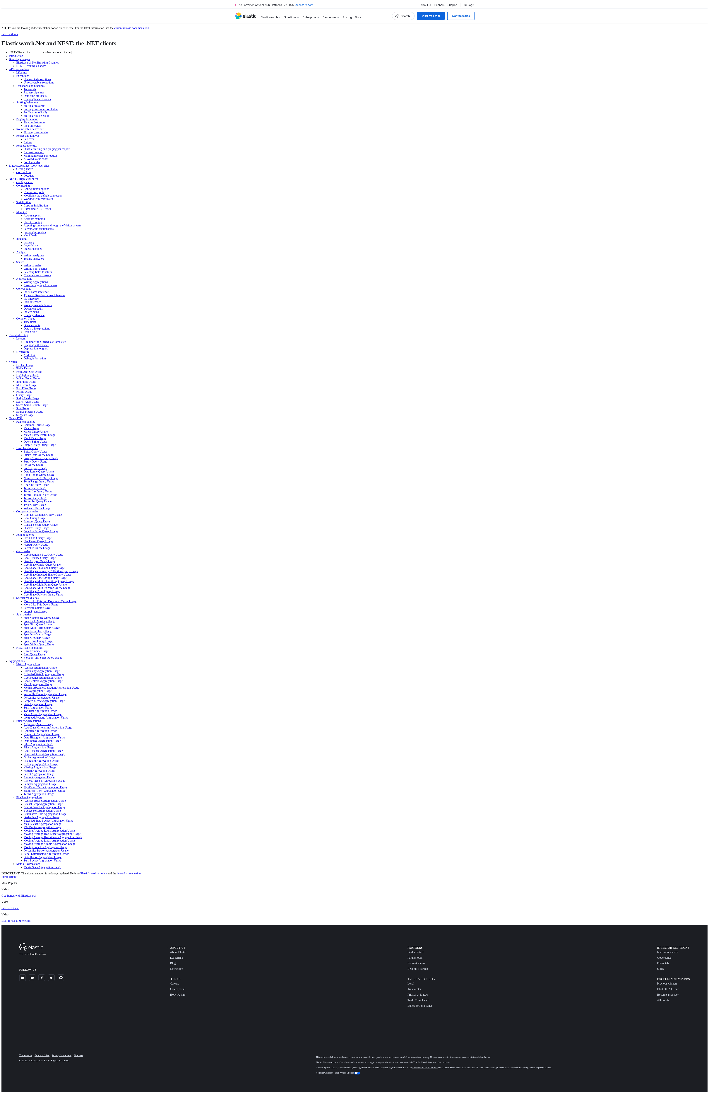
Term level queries (27, 448)
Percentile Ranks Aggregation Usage (45, 694)
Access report (304, 4)
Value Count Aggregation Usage (42, 714)
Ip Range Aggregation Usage (41, 764)
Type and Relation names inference (44, 295)
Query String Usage (35, 441)
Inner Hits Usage (26, 381)
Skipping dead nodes (36, 132)
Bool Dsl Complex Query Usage (43, 514)
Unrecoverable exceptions (39, 82)
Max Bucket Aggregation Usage (42, 823)
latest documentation (129, 873)
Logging (21, 338)
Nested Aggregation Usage (39, 770)
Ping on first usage (34, 122)
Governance (664, 957)
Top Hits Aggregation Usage (40, 710)
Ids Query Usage (33, 464)
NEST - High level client (23, 178)
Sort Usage (22, 408)
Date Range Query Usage (39, 471)
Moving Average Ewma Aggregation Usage (49, 830)
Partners (439, 5)
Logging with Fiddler (36, 345)
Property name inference (38, 305)
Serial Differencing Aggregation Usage (46, 853)
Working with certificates (38, 198)
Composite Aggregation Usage (41, 734)
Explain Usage (24, 365)
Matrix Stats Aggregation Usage (42, 867)
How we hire (177, 994)
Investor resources (667, 952)
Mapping (21, 212)
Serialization (23, 202)
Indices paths (31, 311)
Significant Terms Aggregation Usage (45, 787)
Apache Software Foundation (425, 1067)
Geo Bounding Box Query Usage (43, 554)
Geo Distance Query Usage (40, 557)
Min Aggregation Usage (38, 690)
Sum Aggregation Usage (38, 707)
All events (663, 1000)
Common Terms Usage (37, 424)
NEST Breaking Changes (31, 65)
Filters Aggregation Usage (39, 747)
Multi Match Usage (35, 438)
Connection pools (34, 192)
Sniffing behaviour (27, 102)
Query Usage (24, 395)
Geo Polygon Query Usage (39, 561)
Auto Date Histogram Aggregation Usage (48, 727)
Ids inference (31, 298)
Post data (29, 175)
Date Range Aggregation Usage (42, 740)
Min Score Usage (26, 385)
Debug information (35, 358)
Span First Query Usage (38, 624)
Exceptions (22, 75)
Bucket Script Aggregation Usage (43, 804)
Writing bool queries (35, 268)
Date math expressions (37, 328)
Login (471, 5)
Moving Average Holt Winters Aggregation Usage (53, 837)
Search (20, 262)
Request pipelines (34, 92)
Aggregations (24, 278)
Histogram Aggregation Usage (41, 760)
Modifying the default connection (43, 195)
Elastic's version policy (93, 873)
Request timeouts (34, 152)
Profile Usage (24, 391)
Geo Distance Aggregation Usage (43, 750)
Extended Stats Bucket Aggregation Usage (48, 820)
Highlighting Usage (27, 375)
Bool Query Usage (35, 518)
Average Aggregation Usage (40, 667)
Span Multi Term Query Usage (42, 627)
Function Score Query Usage (41, 531)
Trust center (414, 989)
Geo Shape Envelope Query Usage (44, 567)
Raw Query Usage (34, 654)
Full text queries (25, 421)
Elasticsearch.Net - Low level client (29, 165)
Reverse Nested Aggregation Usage (44, 780)
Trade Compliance (418, 1000)
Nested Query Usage (36, 544)
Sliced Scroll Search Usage (32, 405)
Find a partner (415, 952)
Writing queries (32, 265)
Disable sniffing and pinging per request (47, 149)
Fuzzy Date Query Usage (38, 454)
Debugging (22, 351)
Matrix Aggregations (28, 863)
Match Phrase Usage (36, 431)
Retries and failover (27, 135)
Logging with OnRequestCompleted (45, 341)
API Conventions (19, 69)
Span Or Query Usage (37, 637)
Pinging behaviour (27, 119)
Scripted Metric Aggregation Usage (44, 700)
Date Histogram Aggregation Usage (44, 737)
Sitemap (78, 1055)
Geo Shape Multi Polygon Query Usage (47, 587)
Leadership (176, 957)
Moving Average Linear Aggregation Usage (49, 840)
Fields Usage (23, 368)
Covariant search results (37, 275)
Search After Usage (27, 401)
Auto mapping (32, 215)
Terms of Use (42, 1055)
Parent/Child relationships (39, 228)
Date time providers (35, 95)
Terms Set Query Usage (38, 501)
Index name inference (36, 292)
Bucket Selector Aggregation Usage (44, 807)
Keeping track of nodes (37, 99)
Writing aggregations (36, 282)
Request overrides (26, 145)
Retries (28, 142)
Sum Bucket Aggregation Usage (42, 860)
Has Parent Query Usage (38, 541)
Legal (410, 983)
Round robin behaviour (29, 129)
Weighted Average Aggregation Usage (46, 717)
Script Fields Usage (27, 398)
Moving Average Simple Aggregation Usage (49, 843)
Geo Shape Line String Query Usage (45, 577)
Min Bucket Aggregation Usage (42, 827)
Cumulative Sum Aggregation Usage (45, 814)
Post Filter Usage (26, 388)
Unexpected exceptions (37, 79)
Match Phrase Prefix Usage (39, 434)
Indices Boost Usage (28, 378)
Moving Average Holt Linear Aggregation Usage (52, 833)
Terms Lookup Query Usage (40, 494)
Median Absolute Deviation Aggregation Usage (51, 687)
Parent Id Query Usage (37, 548)
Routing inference (34, 315)
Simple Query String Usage (40, 444)
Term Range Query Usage (39, 481)
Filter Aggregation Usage (38, 744)
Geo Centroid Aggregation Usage (43, 681)
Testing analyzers (34, 258)
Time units (30, 321)
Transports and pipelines (30, 85)
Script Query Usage (35, 611)
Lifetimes (21, 72)
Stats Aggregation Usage (38, 704)
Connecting (23, 185)
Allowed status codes (36, 159)
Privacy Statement (61, 1055)
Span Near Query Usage (38, 631)
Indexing (21, 238)
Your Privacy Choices (344, 1073)
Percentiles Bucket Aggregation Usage (46, 850)
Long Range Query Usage (39, 474)
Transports (30, 89)
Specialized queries (27, 597)
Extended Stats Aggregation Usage (44, 674)
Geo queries (23, 551)
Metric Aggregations (28, 664)
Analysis (21, 252)
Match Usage (31, 428)
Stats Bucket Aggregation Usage (42, 857)
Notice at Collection (324, 1073)
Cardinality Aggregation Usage (42, 671)
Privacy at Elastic (417, 994)
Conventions (23, 172)
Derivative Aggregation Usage (41, 817)
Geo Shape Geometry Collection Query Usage (51, 571)
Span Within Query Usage (39, 644)
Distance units (32, 325)
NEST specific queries (29, 647)
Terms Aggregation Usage (39, 794)
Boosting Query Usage (37, 521)
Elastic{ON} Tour (668, 989)
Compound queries (27, 511)
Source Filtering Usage (29, 411)
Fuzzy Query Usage (35, 461)
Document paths (33, 308)
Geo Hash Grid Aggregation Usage (44, 754)
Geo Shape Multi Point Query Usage (45, 584)
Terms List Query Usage (38, 491)
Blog (173, 963)
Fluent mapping (33, 222)
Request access (416, 963)
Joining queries (25, 534)
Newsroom (176, 968)
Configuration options (36, 188)
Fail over (29, 139)
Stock (660, 968)
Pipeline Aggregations (29, 797)
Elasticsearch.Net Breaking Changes (37, 62)
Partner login (414, 957)
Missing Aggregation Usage (40, 767)
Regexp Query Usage (36, 484)
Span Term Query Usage (38, 641)
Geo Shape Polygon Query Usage (43, 594)
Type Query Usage (35, 504)
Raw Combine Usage (36, 651)
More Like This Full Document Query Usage (50, 601)
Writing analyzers (34, 255)
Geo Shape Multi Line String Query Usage (49, 581)
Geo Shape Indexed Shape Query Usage (47, 574)
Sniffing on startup (34, 105)
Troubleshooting (18, 335)
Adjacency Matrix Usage (38, 724)
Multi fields (30, 235)
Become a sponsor (668, 994)
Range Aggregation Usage (39, 777)
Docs (358, 17)
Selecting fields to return (38, 272)
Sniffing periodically (35, 112)
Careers (174, 983)
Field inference (32, 301)
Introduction (16, 55)
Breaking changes (19, 59)
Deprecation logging (35, 348)
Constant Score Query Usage (41, 524)
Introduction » (9, 34)
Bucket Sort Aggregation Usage (42, 810)
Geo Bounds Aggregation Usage (43, 677)
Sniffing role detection (36, 115)
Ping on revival (32, 125)
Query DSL (16, 418)
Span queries (23, 614)
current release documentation (131, 28)
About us (426, 5)
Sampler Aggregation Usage (40, 784)
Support (452, 5)
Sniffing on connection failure (41, 109)
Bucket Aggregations (28, 720)
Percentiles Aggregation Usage (41, 697)
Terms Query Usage (35, 498)
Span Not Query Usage (37, 634)
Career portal (177, 989)
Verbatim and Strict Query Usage (43, 657)
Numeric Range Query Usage (41, 478)
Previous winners (667, 983)
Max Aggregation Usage (38, 684)
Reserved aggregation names (40, 285)
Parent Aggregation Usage (39, 774)
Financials (663, 963)
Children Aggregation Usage (40, 730)
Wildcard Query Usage (37, 508)
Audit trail (29, 355)
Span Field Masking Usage (39, 621)
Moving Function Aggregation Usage (45, 847)
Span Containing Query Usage (41, 617)
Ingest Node (31, 245)
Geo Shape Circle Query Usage (42, 564)
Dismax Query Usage (36, 528)
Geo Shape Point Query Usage (42, 591)
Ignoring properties (35, 232)
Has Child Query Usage (38, 538)
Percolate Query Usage (37, 607)
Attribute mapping (34, 218)
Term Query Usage (35, 488)
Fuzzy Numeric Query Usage (41, 458)
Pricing (347, 17)
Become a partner (417, 968)
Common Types (25, 318)
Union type (30, 331)
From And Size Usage (29, 371)
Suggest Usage (25, 415)
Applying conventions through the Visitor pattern (52, 225)
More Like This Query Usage (41, 604)
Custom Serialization (36, 205)
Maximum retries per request (40, 155)
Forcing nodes (32, 162)
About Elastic (178, 952)
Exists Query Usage (35, 451)
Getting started (24, 168)
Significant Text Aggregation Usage (44, 790)
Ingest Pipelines (33, 248)
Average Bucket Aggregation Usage (45, 800)
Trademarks (25, 1055)
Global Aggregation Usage (39, 757)
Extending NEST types (37, 208)
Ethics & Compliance (419, 1005)
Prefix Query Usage (35, 468)
